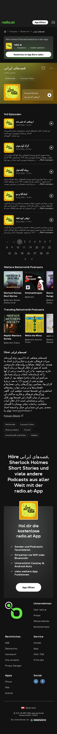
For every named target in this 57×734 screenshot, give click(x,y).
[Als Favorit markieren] (43, 68)
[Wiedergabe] (49, 95)
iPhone (8, 682)
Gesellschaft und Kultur (15, 435)
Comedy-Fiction (27, 79)
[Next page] (25, 259)
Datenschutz (11, 649)
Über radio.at (40, 610)
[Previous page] (13, 242)
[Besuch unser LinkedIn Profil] (36, 681)
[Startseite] (5, 31)
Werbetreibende (41, 621)
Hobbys (34, 435)
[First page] (7, 242)
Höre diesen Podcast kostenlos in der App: (27, 39)
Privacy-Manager (13, 666)
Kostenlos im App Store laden (29, 55)
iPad (7, 687)
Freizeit (27, 430)
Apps (36, 649)
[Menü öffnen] (53, 22)
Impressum (10, 654)
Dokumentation (12, 430)
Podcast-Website (12, 416)
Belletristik (10, 79)
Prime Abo (39, 660)
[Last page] (31, 259)
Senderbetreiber (42, 627)
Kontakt (37, 643)
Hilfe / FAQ (39, 654)
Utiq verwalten (12, 660)
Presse (37, 615)
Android (9, 693)
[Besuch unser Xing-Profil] (42, 681)
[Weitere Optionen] (51, 68)
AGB (7, 643)
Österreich (30, 708)
